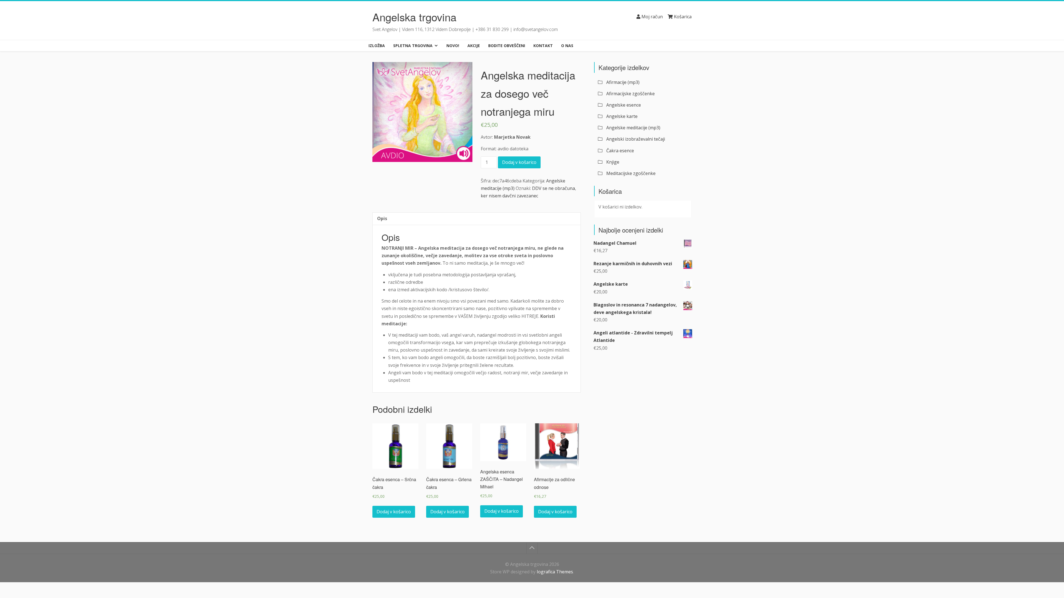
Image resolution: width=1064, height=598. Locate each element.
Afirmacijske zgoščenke (630, 94)
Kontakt (543, 45)
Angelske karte (622, 116)
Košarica (682, 17)
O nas (567, 45)
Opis (382, 218)
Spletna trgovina (413, 45)
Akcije (473, 45)
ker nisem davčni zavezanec (509, 196)
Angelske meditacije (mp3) (633, 128)
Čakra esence (620, 151)
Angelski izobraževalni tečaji (635, 139)
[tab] (382, 219)
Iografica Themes (555, 572)
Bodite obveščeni (506, 45)
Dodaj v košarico (519, 162)
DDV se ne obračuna (553, 188)
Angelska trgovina (414, 16)
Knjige (612, 162)
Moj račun (651, 17)
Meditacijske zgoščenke (631, 173)
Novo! (452, 45)
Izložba (377, 45)
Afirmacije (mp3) (623, 82)
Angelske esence (623, 105)
